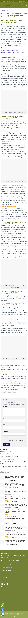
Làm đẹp (3, 10)
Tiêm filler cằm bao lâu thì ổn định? (8, 454)
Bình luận (5, 406)
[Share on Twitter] (7, 392)
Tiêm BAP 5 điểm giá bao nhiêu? (10, 50)
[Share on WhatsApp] (2, 392)
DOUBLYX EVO (5, 225)
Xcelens (17, 43)
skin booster (16, 225)
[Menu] (2, 5)
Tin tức (6, 10)
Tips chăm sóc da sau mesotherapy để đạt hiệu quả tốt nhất (13, 467)
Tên (4, 418)
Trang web (5, 431)
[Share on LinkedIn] (14, 392)
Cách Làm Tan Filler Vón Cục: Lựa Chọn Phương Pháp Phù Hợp (13, 462)
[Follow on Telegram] (7, 584)
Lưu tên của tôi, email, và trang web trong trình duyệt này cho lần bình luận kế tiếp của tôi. (13, 440)
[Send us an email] (2, 584)
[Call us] (5, 584)
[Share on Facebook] (4, 392)
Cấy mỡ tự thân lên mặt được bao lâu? (10, 456)
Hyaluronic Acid (6, 241)
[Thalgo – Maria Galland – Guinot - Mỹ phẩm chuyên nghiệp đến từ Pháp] (14, 5)
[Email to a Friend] (9, 392)
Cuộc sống (4, 577)
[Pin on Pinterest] (12, 392)
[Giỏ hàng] (26, 5)
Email (4, 424)
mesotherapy (21, 75)
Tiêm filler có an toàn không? (7, 459)
